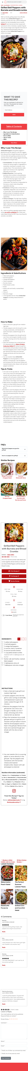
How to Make (7, 136)
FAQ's (5, 139)
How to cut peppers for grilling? (10, 455)
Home (2, 5)
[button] (2, 557)
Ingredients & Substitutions (11, 134)
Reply (3, 931)
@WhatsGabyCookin (14, 800)
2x (21, 639)
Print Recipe (14, 571)
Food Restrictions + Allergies (16, 5)
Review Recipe (15, 581)
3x (24, 639)
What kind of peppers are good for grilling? (10, 449)
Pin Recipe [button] (14, 576)
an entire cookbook (10, 212)
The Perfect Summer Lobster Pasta (20, 884)
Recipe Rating (5, 1019)
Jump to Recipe (23, 12)
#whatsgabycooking (13, 802)
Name (3, 1041)
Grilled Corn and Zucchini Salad (20, 908)
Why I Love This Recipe (10, 132)
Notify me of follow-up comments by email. (14, 1050)
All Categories (7, 5)
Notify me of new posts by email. (11, 1053)
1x (18, 639)
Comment (4, 1023)
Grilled (3, 24)
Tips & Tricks (7, 137)
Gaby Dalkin (5, 12)
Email (3, 1046)
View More (14, 143)
